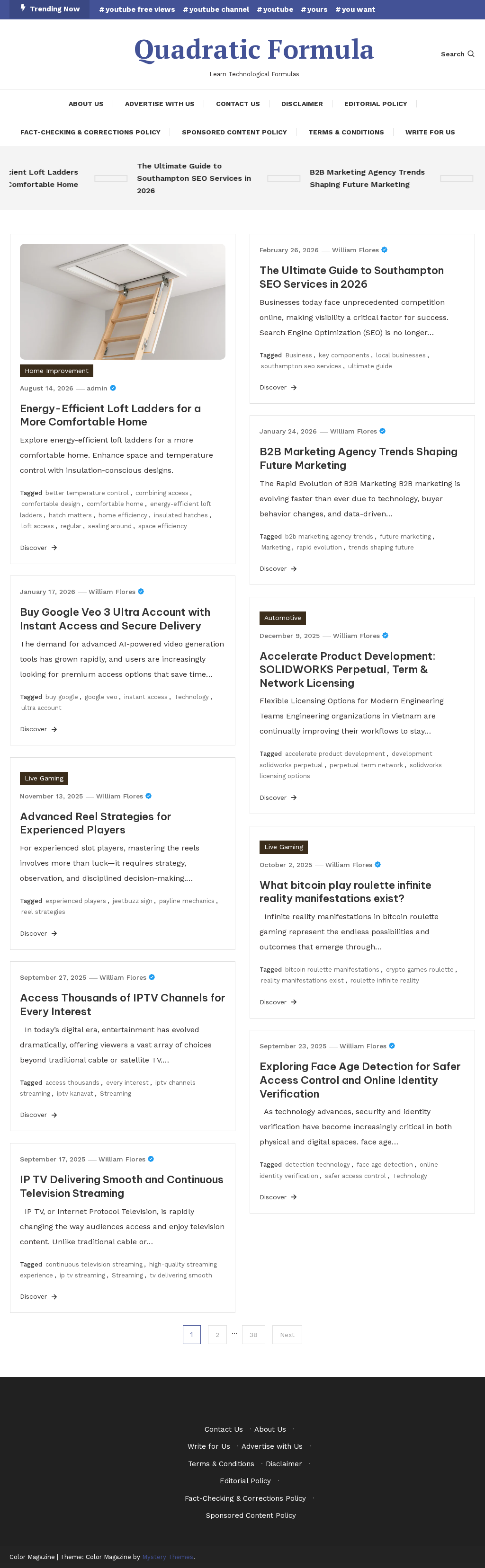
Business (298, 355)
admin (97, 388)
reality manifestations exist (302, 980)
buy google (61, 696)
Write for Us (430, 132)
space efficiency (162, 526)
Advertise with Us (160, 103)
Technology (191, 696)
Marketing (275, 547)
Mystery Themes (167, 1556)
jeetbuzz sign (133, 900)
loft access (37, 526)
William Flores (355, 250)
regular (71, 526)
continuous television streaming (94, 1264)
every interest (127, 1082)
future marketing (405, 536)
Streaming (115, 1093)
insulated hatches (181, 515)
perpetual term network (366, 765)
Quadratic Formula (254, 48)
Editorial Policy (375, 103)
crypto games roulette (420, 969)
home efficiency (123, 515)
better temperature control (87, 492)
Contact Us (238, 103)
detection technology (317, 1164)
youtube (278, 9)
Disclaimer (302, 103)
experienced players (75, 900)
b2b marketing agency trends (329, 536)
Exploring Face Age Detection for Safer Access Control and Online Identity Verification (360, 1080)
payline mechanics (187, 900)
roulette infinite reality (384, 980)
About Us (86, 103)
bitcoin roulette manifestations (332, 969)
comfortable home (115, 503)
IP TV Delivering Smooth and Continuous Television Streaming (122, 1186)
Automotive (282, 617)
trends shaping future (381, 547)
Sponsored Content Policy (234, 132)
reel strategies (43, 911)
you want (359, 9)
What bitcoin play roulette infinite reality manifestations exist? (345, 891)
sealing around (110, 526)
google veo (101, 696)
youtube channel (219, 9)
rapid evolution (319, 547)
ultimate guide (370, 366)
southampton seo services (301, 366)
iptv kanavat (75, 1093)
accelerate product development (335, 753)
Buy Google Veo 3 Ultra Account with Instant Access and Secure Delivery (115, 618)
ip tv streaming (82, 1275)
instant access (146, 696)
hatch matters (70, 515)
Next (287, 1334)
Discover (34, 547)
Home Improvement (57, 370)
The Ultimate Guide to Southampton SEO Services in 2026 (185, 178)
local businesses (401, 355)
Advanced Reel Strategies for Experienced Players (95, 823)
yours (317, 9)
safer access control (355, 1175)
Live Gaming (44, 778)
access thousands (72, 1082)
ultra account (41, 707)
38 (254, 1334)
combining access (162, 492)
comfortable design (50, 503)
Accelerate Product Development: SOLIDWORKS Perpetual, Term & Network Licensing (348, 669)
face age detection (385, 1164)
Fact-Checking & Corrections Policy (90, 132)
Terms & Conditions (346, 132)
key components (344, 355)
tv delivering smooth (181, 1275)
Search (453, 54)
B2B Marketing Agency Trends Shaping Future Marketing (358, 178)
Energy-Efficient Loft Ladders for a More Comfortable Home (110, 415)
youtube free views (140, 9)
